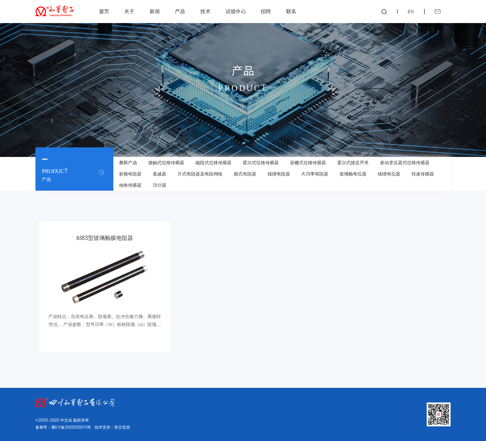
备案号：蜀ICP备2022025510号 (63, 427)
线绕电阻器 (278, 174)
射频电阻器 (130, 174)
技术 (205, 11)
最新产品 (128, 162)
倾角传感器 (130, 185)
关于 (129, 11)
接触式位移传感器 (166, 162)
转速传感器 (422, 174)
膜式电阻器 (245, 174)
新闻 (155, 11)
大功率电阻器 (314, 174)
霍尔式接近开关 (353, 162)
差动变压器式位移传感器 (404, 162)
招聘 (266, 11)
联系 (291, 11)
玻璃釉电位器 (352, 174)
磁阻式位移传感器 (213, 162)
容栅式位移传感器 (308, 162)
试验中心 (236, 11)
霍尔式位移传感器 (261, 162)
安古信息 (122, 427)
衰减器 (159, 174)
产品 (180, 11)
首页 (104, 11)
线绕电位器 (389, 174)
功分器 (159, 185)
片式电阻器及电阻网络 (199, 174)
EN (411, 11)
